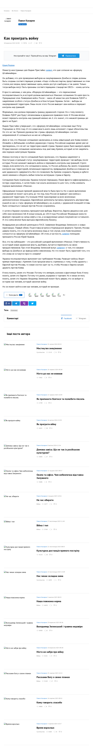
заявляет (61, 247)
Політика (14, 310)
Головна (6, 11)
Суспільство (41, 352)
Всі (64, 295)
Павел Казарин (26, 11)
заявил (49, 70)
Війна (38, 504)
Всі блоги (15, 11)
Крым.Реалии (8, 65)
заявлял (65, 233)
